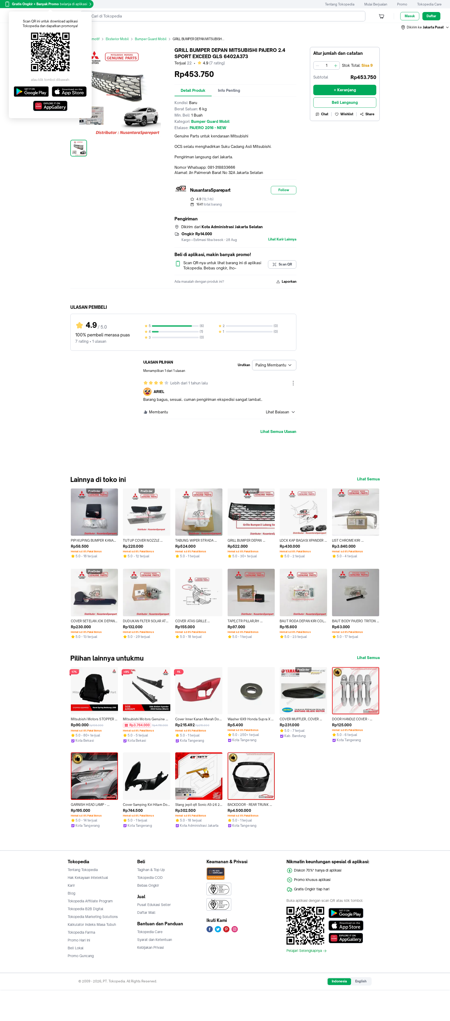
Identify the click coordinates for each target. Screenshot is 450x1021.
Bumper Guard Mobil (150, 39)
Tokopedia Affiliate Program (90, 901)
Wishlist (346, 114)
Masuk (410, 16)
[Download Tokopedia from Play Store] (346, 913)
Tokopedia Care (429, 4)
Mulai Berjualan (375, 4)
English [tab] (360, 981)
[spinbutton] (327, 65)
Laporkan (289, 281)
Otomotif (92, 39)
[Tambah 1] (336, 65)
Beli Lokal (76, 948)
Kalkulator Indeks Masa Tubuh (92, 924)
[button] (425, 27)
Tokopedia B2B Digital (85, 909)
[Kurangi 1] (317, 65)
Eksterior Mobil (117, 39)
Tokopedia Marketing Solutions (93, 917)
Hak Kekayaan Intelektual (88, 877)
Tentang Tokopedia (339, 4)
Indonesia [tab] (339, 981)
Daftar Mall (146, 912)
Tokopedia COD (150, 877)
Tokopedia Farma (81, 932)
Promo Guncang (81, 956)
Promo (402, 4)
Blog (71, 893)
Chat (324, 114)
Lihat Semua (368, 479)
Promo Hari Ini (79, 940)
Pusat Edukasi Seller (154, 905)
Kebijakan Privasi (150, 947)
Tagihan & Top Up (151, 870)
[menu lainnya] (293, 383)
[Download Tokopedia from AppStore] (346, 925)
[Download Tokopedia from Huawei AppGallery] (346, 938)
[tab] (193, 90)
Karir (71, 885)
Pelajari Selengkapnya (304, 951)
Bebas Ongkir (148, 885)
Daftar (431, 16)
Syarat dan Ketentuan (154, 940)
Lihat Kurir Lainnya (282, 239)
